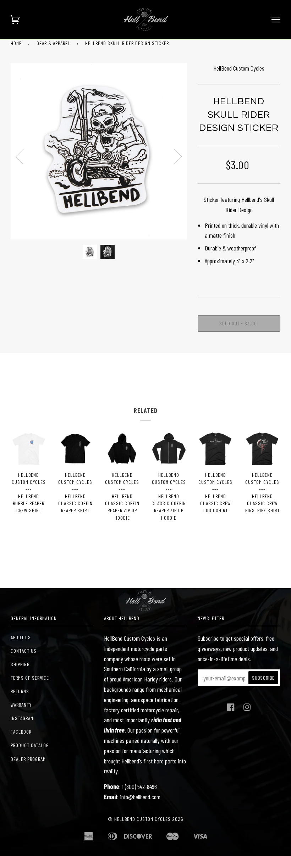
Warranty (21, 705)
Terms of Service (30, 678)
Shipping (20, 664)
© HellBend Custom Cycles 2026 (145, 819)
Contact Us (24, 651)
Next (178, 157)
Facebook (21, 732)
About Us (21, 637)
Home (16, 43)
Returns (20, 691)
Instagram (22, 718)
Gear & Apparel (53, 43)
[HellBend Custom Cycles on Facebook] (231, 709)
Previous (19, 157)
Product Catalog (30, 745)
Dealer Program (28, 759)
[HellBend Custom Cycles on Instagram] (247, 709)
